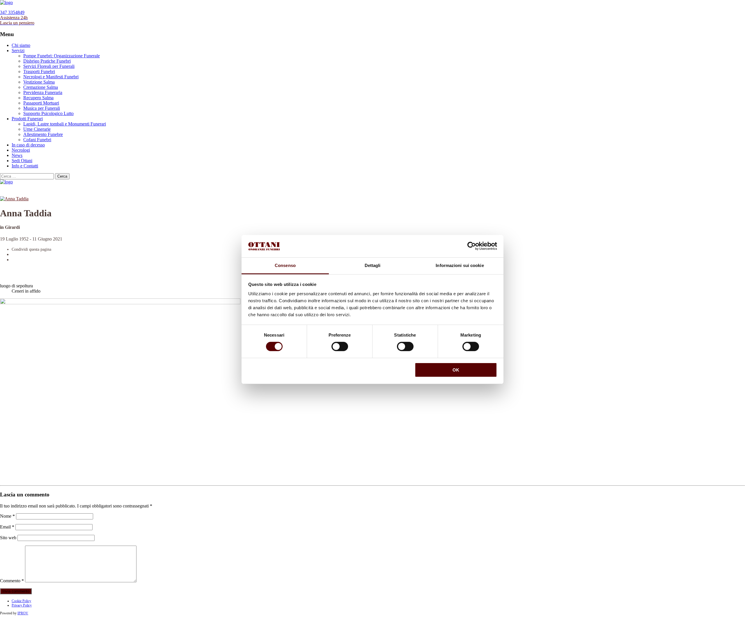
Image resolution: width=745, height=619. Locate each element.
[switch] (339, 346)
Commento (12, 580)
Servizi (18, 50)
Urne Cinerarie (37, 129)
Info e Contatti (25, 165)
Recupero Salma (38, 97)
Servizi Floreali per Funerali (48, 66)
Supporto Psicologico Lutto (48, 113)
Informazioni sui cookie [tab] (460, 265)
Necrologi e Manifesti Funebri (51, 76)
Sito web (8, 537)
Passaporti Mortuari (41, 102)
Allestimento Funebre (43, 134)
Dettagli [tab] (373, 265)
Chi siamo (21, 45)
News (17, 155)
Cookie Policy (21, 601)
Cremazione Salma (40, 87)
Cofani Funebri (37, 139)
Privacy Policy (22, 605)
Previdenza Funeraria (42, 92)
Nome (7, 516)
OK (456, 369)
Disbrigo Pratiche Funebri (47, 61)
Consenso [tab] (285, 265)
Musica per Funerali (41, 108)
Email (7, 526)
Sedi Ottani (22, 160)
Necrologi (21, 150)
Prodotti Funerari (27, 118)
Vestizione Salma (39, 81)
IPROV (22, 613)
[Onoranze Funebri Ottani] (6, 2)
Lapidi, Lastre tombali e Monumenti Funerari (64, 123)
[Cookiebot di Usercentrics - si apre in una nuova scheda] (471, 246)
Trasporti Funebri (39, 71)
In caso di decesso (28, 144)
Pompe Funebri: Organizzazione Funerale (61, 55)
